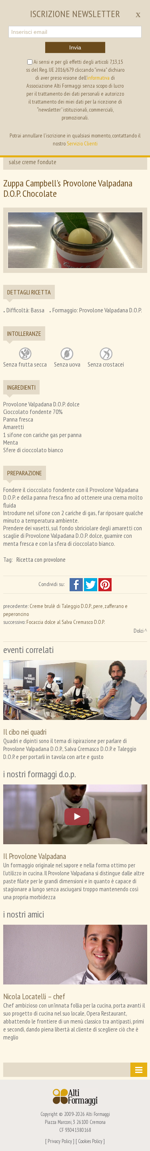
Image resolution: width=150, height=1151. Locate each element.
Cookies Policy (90, 1141)
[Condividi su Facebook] (77, 584)
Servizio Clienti (82, 143)
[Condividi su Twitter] (91, 584)
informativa (98, 77)
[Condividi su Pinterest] (105, 584)
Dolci (139, 630)
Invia (75, 47)
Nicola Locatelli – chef (34, 996)
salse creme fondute (32, 162)
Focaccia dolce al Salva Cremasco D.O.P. (65, 622)
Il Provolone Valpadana (34, 856)
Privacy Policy (60, 1141)
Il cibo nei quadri (24, 732)
